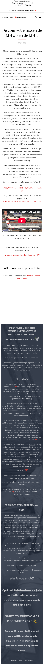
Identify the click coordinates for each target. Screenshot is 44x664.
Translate (28, 5)
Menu (40, 17)
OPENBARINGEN (31, 492)
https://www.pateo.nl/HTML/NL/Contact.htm (22, 201)
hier (17, 464)
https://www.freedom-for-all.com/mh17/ (22, 255)
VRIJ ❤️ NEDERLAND (16, 492)
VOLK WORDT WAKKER (12, 489)
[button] (36, 17)
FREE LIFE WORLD (29, 489)
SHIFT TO (12, 616)
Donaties (32, 445)
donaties (25, 428)
